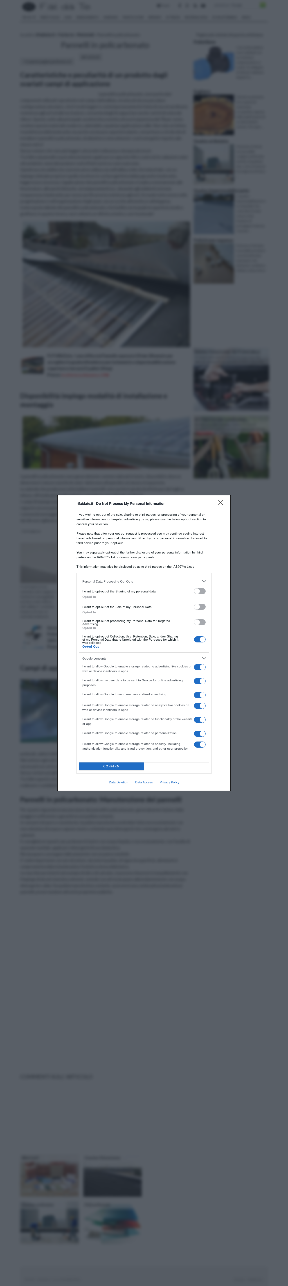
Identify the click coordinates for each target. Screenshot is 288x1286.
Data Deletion (118, 782)
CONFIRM (111, 766)
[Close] (222, 504)
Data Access (144, 782)
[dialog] (144, 643)
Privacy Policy (169, 782)
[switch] (200, 591)
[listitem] (144, 581)
